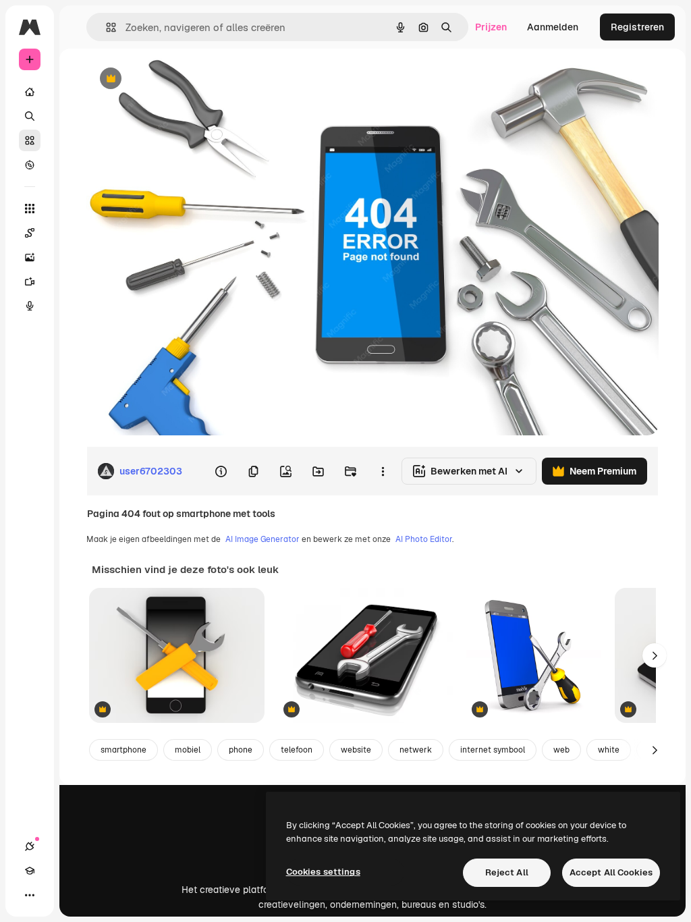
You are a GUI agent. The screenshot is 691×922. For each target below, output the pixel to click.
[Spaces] (29, 233)
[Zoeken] (29, 116)
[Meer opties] (382, 471)
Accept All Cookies (611, 872)
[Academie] (29, 871)
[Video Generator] (29, 281)
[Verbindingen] (29, 846)
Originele (175, 79)
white (608, 749)
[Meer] (29, 895)
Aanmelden (552, 27)
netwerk (415, 749)
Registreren (637, 27)
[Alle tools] (29, 208)
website (356, 749)
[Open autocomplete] (105, 27)
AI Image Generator (262, 539)
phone (240, 749)
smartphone (123, 749)
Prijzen (491, 27)
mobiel (187, 749)
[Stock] (29, 140)
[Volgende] (654, 655)
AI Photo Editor (423, 539)
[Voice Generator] (29, 306)
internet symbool (492, 749)
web (561, 749)
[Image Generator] (29, 257)
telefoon (296, 749)
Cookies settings (323, 871)
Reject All (506, 872)
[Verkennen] (29, 164)
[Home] (29, 92)
